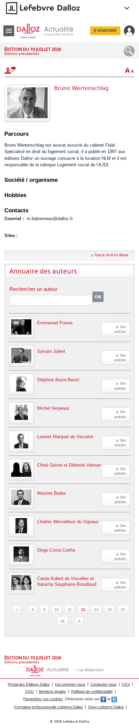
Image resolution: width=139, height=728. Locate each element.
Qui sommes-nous (70, 684)
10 (56, 609)
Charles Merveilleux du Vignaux (68, 521)
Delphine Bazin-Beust (58, 379)
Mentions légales (52, 691)
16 (62, 621)
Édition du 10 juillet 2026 (32, 49)
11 (70, 609)
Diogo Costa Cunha (56, 550)
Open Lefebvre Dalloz (106, 707)
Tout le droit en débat (111, 255)
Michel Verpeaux (53, 408)
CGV (126, 684)
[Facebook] (103, 699)
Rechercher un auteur (33, 289)
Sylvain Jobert (51, 351)
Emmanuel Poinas (55, 322)
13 (96, 609)
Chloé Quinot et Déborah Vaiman (69, 465)
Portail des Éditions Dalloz (29, 684)
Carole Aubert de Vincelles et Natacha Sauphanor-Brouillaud (66, 581)
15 (123, 609)
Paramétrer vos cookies (43, 699)
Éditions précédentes (21, 54)
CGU (29, 691)
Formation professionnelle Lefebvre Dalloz (48, 707)
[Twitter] (114, 699)
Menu (8, 30)
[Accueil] (50, 31)
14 (110, 609)
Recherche (129, 51)
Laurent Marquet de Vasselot (65, 436)
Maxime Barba (51, 493)
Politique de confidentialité (92, 691)
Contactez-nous (103, 684)
